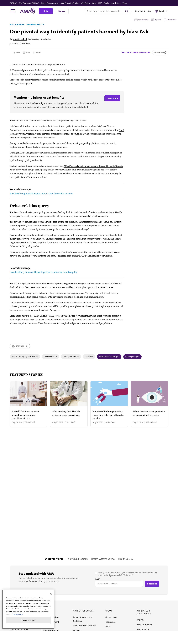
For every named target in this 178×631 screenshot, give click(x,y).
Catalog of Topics (132, 356)
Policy (108, 626)
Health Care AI (125, 558)
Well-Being (85, 3)
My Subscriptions (143, 20)
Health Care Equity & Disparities (25, 356)
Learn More (112, 98)
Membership (111, 617)
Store (94, 3)
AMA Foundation (145, 624)
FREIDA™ (13, 3)
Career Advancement (50, 3)
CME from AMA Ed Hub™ (29, 3)
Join (46, 11)
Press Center (110, 621)
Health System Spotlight (136, 52)
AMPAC (140, 619)
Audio (106, 3)
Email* (97, 579)
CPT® (100, 3)
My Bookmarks (172, 20)
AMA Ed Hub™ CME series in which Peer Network (59, 315)
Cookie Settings (28, 620)
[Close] (51, 594)
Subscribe (158, 52)
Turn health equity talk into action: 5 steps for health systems (41, 193)
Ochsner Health (50, 356)
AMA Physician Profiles (69, 3)
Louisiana (89, 356)
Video (125, 3)
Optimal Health (35, 24)
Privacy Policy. (18, 614)
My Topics (158, 20)
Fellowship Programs (77, 558)
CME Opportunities (71, 356)
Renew (61, 11)
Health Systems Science (103, 558)
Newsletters (116, 3)
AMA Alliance (143, 629)
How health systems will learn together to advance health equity (43, 272)
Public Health (17, 24)
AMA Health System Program (56, 283)
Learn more (107, 287)
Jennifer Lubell (20, 39)
